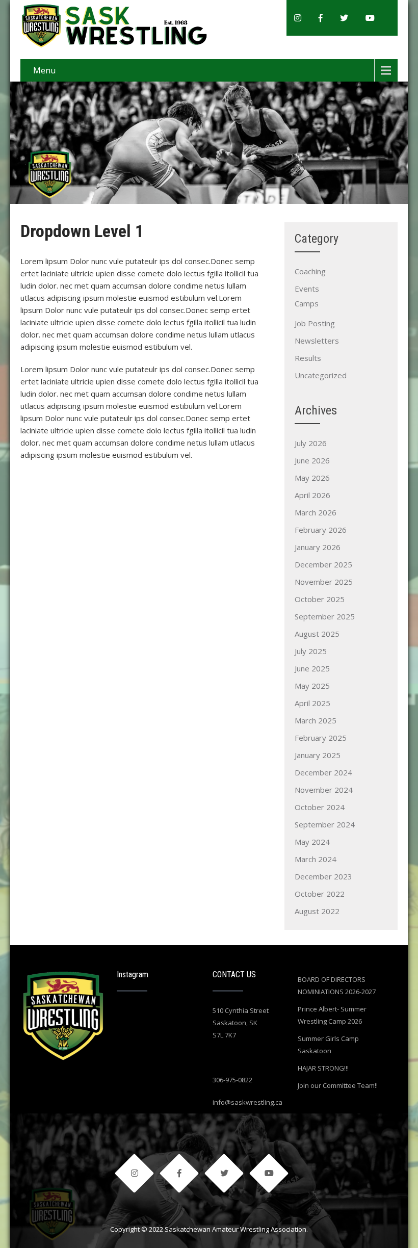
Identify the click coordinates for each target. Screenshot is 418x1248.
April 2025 (312, 703)
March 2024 (315, 859)
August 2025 (317, 634)
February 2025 (321, 738)
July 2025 (311, 651)
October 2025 (320, 599)
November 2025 (324, 582)
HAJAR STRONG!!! (323, 1068)
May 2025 (312, 686)
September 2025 (325, 616)
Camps (307, 303)
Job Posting (315, 323)
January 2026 (318, 547)
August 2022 (317, 911)
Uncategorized (321, 375)
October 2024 (320, 807)
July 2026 (311, 443)
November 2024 (324, 790)
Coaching (310, 271)
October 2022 (320, 894)
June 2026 (312, 460)
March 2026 (315, 512)
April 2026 (312, 495)
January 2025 (318, 755)
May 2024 (312, 842)
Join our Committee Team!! (338, 1085)
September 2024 (325, 824)
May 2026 (312, 478)
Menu (44, 70)
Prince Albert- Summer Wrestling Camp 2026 (332, 1015)
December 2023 (323, 876)
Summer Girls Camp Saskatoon (328, 1044)
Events (307, 288)
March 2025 (315, 720)
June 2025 (312, 668)
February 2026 (321, 530)
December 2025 (323, 564)
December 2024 (323, 772)
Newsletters (317, 340)
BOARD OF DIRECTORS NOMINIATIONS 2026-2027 (337, 985)
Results (308, 358)
